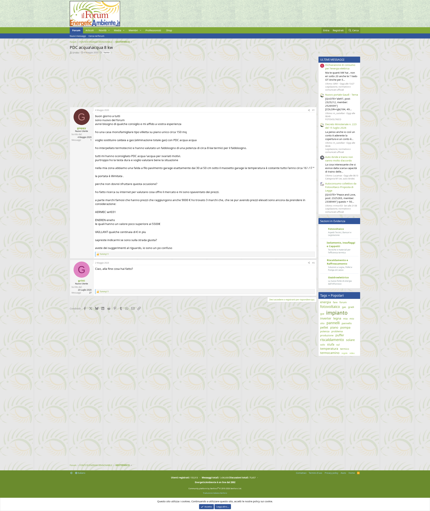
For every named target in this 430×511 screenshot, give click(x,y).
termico (344, 348)
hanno (107, 52)
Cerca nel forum (96, 35)
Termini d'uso (315, 472)
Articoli (89, 30)
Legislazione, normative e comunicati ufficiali (338, 88)
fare (335, 302)
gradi (351, 307)
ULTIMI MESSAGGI (332, 59)
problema (337, 331)
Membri (133, 30)
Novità (102, 30)
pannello (347, 323)
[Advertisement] (170, 79)
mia (345, 318)
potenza (324, 331)
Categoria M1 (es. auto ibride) (340, 178)
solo (322, 344)
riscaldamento (332, 339)
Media (117, 30)
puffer (339, 335)
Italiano (81, 472)
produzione (326, 335)
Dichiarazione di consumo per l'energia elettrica (340, 66)
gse (322, 313)
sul (338, 344)
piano (334, 327)
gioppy (75, 52)
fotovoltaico (330, 306)
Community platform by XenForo (215, 488)
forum (343, 302)
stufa (330, 344)
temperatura (329, 349)
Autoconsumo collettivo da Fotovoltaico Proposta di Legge (340, 187)
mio (352, 318)
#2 (313, 262)
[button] (109, 30)
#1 (313, 110)
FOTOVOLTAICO (333, 119)
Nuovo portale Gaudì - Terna (341, 94)
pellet (324, 327)
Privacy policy (331, 472)
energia (325, 302)
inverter (325, 318)
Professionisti (153, 30)
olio (322, 323)
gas (344, 307)
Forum (76, 30)
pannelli (333, 323)
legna (337, 318)
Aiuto (343, 472)
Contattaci (301, 472)
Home (352, 472)
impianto (337, 312)
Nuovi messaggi (78, 35)
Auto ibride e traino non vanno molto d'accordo (339, 158)
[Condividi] (309, 110)
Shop (169, 30)
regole (344, 353)
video (352, 353)
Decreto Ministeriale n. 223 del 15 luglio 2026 (341, 125)
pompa (345, 327)
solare (350, 340)
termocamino (329, 353)
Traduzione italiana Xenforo (215, 493)
